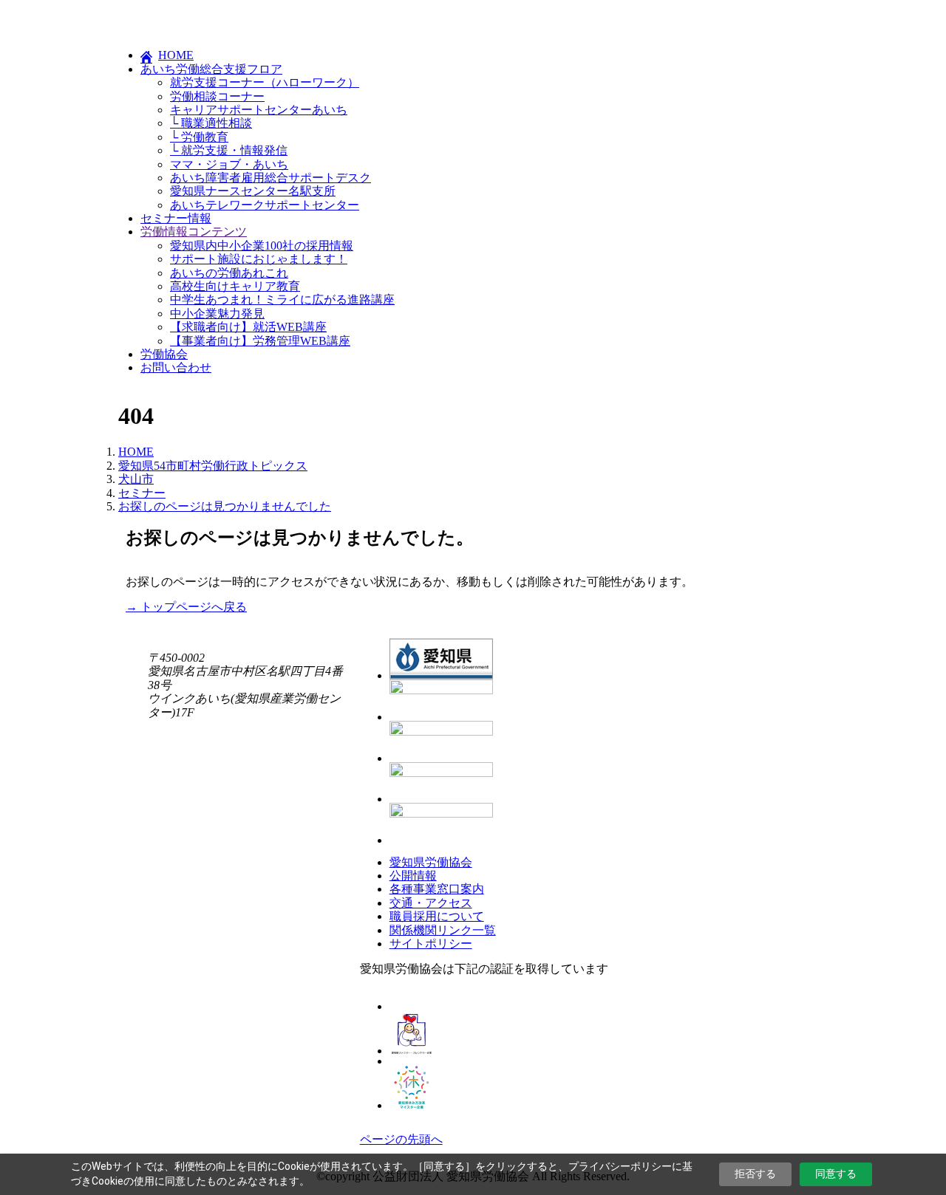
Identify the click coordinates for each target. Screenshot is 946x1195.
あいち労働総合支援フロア (211, 69)
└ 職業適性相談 (211, 123)
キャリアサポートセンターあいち (258, 109)
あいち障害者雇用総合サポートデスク (270, 177)
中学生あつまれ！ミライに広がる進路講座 (282, 299)
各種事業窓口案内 (436, 889)
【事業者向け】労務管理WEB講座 (260, 341)
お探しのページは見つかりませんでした (224, 506)
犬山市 (136, 479)
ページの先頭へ (401, 1139)
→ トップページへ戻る (186, 606)
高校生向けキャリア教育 (235, 286)
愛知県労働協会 (430, 862)
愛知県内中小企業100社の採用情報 (261, 245)
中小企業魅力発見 (217, 313)
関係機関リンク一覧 (442, 930)
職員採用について (436, 916)
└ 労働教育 (199, 137)
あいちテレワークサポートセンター (264, 205)
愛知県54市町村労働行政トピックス (212, 465)
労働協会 (164, 354)
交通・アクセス (430, 903)
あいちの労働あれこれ (229, 273)
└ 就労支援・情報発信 (228, 150)
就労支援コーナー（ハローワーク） (264, 82)
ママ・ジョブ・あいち (229, 164)
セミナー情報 (175, 218)
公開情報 (413, 875)
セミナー (142, 493)
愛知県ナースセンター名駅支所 (253, 191)
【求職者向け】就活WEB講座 (248, 327)
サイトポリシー (430, 943)
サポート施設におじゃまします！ (258, 259)
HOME (176, 55)
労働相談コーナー (217, 96)
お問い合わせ (175, 367)
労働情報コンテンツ (193, 231)
